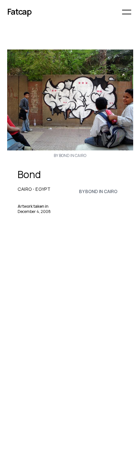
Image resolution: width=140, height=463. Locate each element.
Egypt (42, 189)
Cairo (25, 189)
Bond (29, 174)
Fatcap (19, 11)
